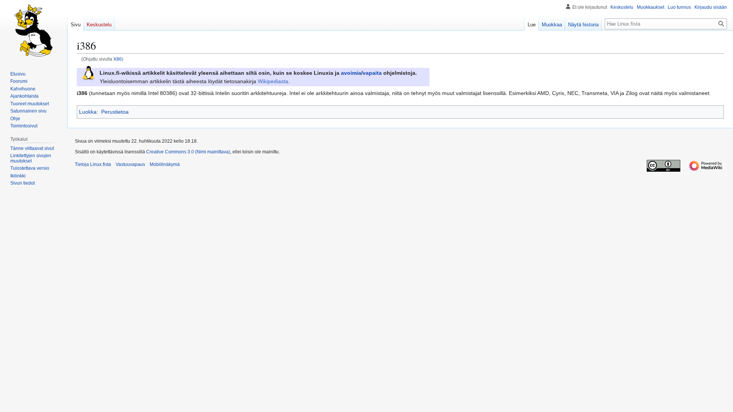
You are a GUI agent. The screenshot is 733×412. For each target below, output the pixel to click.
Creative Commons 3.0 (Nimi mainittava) (188, 151)
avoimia (351, 73)
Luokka (88, 112)
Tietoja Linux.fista (93, 164)
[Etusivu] (33, 30)
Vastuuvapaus (130, 164)
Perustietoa (115, 112)
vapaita (372, 73)
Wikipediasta (273, 81)
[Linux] (88, 72)
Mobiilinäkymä (165, 164)
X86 (117, 58)
